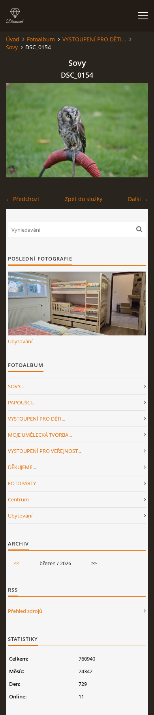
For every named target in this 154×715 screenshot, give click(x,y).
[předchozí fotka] (19, 130)
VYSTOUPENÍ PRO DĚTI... (94, 39)
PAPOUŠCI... (22, 402)
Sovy (12, 47)
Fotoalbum (41, 39)
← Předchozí (22, 199)
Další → (138, 199)
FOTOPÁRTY (22, 483)
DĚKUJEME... (22, 467)
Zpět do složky (83, 199)
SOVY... (16, 386)
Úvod (12, 39)
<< (16, 563)
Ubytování (20, 341)
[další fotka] (135, 130)
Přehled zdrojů (25, 610)
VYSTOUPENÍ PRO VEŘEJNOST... (44, 450)
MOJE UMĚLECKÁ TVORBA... (40, 434)
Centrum (18, 499)
